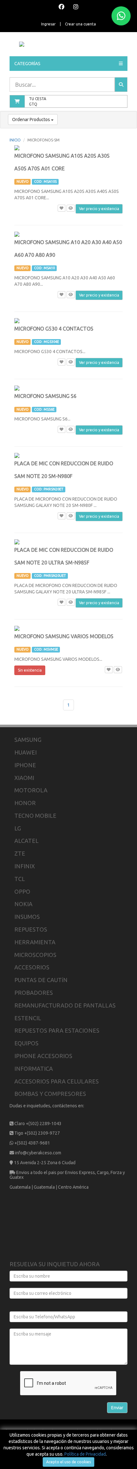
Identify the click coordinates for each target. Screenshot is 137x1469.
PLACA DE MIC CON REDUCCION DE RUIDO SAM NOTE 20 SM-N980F (63, 476)
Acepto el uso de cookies (68, 1462)
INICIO (15, 140)
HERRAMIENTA (34, 942)
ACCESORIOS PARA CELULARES (56, 1081)
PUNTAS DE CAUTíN (41, 980)
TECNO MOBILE (35, 815)
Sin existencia (30, 670)
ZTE (19, 853)
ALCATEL (26, 840)
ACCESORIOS (31, 967)
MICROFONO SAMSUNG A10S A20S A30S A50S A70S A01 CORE (62, 168)
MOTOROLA (30, 790)
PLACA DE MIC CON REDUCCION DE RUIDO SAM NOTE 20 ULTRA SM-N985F (63, 562)
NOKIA (23, 904)
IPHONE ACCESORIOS (43, 1056)
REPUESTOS (30, 929)
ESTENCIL (27, 1018)
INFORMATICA (33, 1068)
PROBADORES (33, 992)
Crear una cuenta (80, 24)
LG (17, 828)
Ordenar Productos (31, 119)
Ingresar (48, 24)
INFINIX (24, 866)
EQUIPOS (26, 1043)
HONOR (25, 803)
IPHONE (25, 765)
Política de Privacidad (85, 1454)
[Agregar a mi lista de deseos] (61, 208)
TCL (19, 879)
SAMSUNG (27, 739)
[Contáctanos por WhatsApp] (121, 16)
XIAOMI (24, 778)
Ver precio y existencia (99, 209)
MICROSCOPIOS (35, 955)
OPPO (22, 891)
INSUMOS (27, 916)
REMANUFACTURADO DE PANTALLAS (65, 1005)
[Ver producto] (71, 208)
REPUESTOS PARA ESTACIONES (56, 1030)
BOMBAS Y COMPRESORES (50, 1093)
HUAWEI (25, 752)
